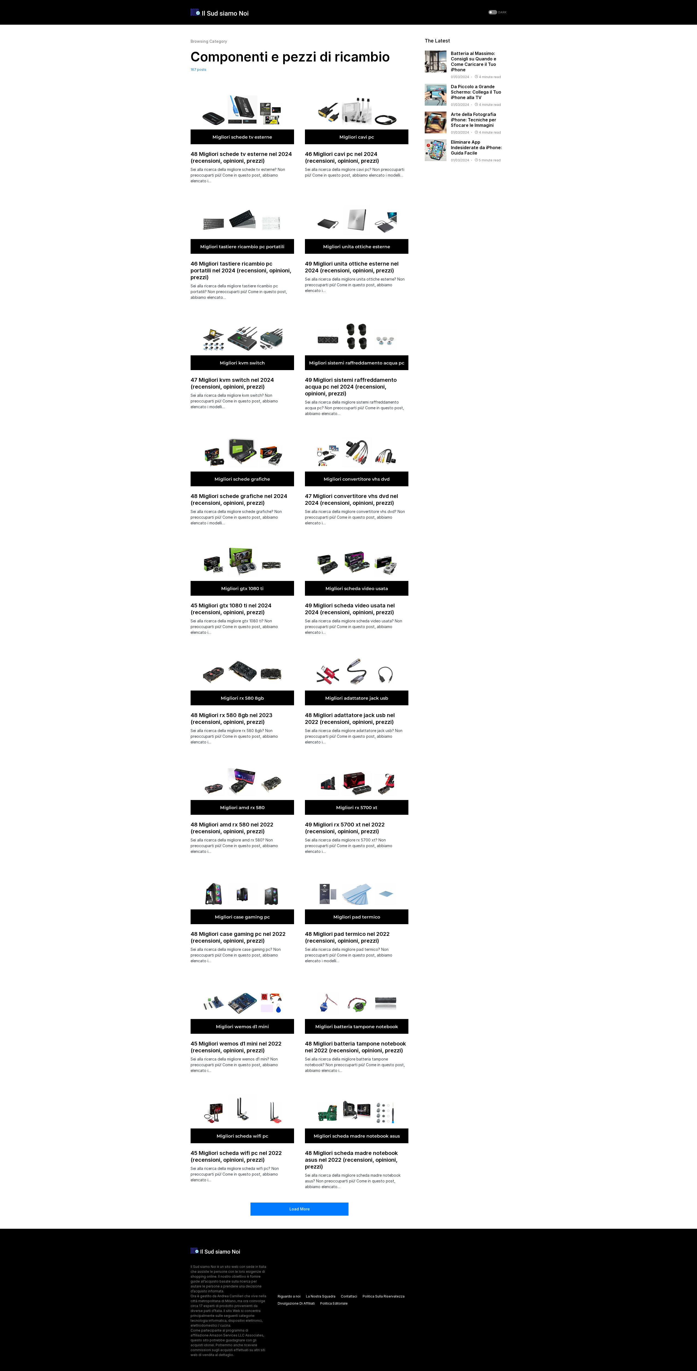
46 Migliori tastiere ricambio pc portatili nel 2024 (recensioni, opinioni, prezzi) (241, 270)
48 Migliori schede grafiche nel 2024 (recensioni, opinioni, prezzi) (239, 499)
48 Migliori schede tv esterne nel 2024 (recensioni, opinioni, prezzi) (241, 157)
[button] (496, 12)
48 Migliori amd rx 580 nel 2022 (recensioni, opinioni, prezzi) (232, 828)
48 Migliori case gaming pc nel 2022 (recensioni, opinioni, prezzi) (238, 937)
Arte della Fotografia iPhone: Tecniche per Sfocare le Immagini (473, 120)
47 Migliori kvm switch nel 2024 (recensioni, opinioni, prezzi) (232, 383)
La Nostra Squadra (320, 1296)
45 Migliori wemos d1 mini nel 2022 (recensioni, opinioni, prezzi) (236, 1047)
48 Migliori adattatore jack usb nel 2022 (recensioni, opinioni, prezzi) (350, 718)
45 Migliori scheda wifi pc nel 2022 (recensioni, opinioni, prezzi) (236, 1156)
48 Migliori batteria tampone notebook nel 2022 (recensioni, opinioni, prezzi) (355, 1047)
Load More (299, 1209)
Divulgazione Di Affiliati (296, 1303)
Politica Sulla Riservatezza (384, 1296)
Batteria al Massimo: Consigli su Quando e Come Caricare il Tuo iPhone (473, 61)
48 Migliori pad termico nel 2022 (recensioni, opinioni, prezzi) (347, 937)
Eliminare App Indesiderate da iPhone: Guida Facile (476, 147)
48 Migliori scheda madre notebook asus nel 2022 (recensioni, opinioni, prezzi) (351, 1160)
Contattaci (349, 1296)
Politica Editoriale (334, 1303)
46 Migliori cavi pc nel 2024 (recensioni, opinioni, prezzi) (342, 157)
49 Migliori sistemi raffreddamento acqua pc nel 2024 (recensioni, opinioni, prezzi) (351, 387)
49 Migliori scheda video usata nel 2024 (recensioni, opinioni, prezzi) (350, 609)
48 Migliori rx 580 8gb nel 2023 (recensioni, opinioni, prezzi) (232, 718)
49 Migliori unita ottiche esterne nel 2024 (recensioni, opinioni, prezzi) (352, 267)
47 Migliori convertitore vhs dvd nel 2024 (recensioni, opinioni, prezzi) (351, 499)
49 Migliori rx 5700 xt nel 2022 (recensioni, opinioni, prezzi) (345, 828)
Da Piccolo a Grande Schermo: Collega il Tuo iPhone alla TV (476, 92)
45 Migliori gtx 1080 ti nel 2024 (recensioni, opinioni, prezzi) (231, 609)
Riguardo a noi (289, 1296)
